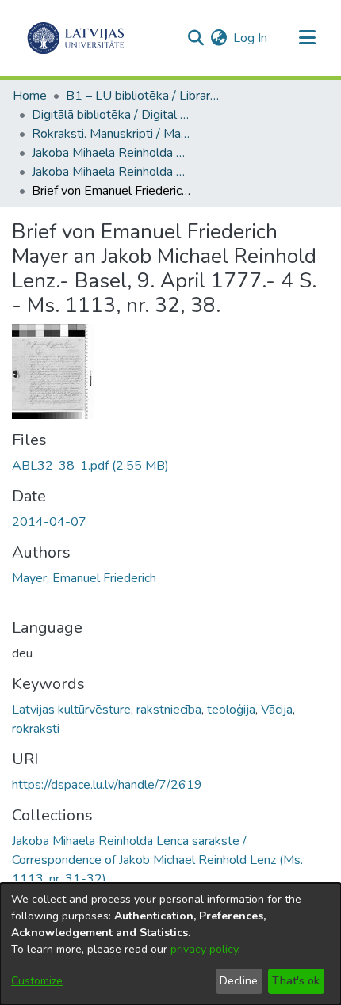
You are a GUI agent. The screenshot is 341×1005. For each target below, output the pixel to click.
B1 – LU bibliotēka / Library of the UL (145, 96)
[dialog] (170, 944)
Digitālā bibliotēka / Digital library (111, 115)
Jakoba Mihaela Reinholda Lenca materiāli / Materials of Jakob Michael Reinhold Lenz (111, 153)
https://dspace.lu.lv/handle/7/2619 (107, 785)
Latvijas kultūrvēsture (71, 709)
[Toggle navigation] (307, 38)
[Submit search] (195, 38)
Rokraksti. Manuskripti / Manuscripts (111, 134)
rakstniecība (168, 709)
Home (30, 96)
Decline (239, 980)
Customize (37, 980)
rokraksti (35, 728)
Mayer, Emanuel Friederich (84, 578)
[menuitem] (218, 38)
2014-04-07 (49, 522)
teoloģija (231, 709)
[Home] (76, 38)
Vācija (277, 709)
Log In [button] (251, 38)
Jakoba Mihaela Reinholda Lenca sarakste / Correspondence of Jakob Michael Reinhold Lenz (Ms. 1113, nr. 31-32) (111, 172)
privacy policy (204, 949)
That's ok (296, 980)
